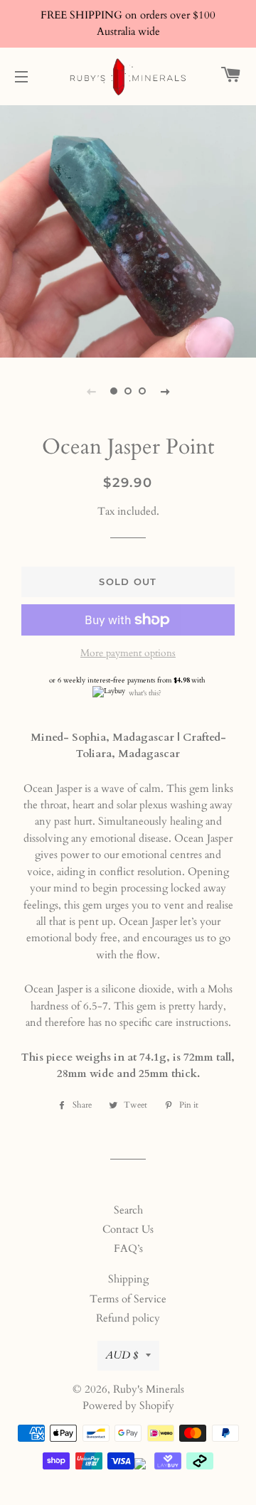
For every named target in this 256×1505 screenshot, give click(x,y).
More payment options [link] (128, 653)
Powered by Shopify (128, 1405)
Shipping (128, 1279)
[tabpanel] (128, 230)
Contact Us (128, 1229)
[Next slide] (165, 391)
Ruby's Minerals (148, 1389)
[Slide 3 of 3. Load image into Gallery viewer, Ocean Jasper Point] (142, 391)
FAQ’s (128, 1248)
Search (128, 1210)
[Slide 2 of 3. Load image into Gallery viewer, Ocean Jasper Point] (128, 391)
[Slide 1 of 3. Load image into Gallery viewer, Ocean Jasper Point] (114, 391)
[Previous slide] (91, 391)
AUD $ (122, 1355)
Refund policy (128, 1318)
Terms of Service (128, 1299)
